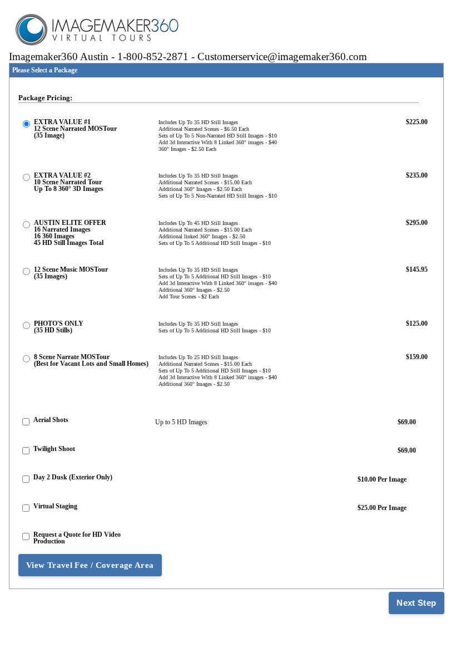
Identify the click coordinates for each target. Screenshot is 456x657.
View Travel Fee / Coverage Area (90, 565)
